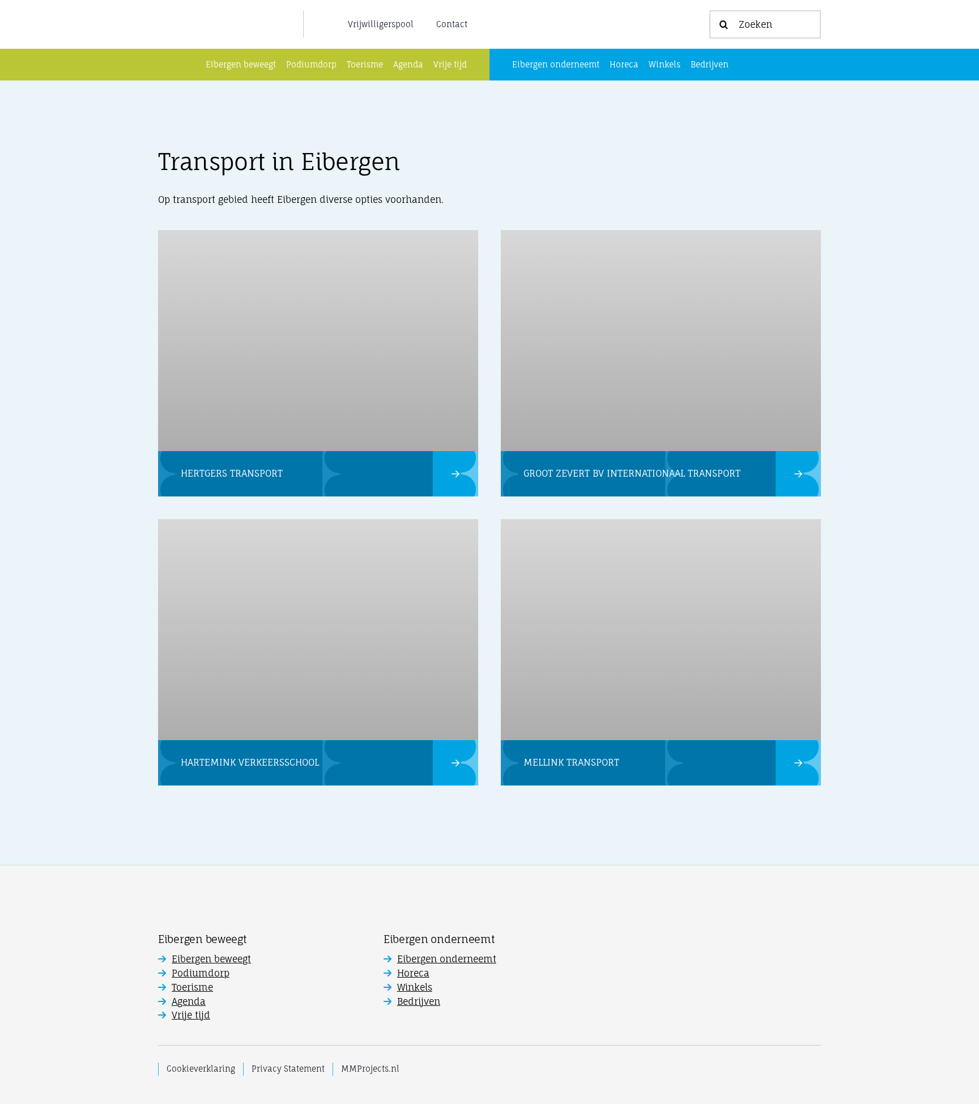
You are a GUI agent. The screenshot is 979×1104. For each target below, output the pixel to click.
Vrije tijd (191, 1015)
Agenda (189, 1001)
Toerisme (192, 987)
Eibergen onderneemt (446, 959)
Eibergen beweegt (211, 959)
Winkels (414, 987)
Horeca (413, 973)
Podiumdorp (200, 973)
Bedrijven (418, 1001)
